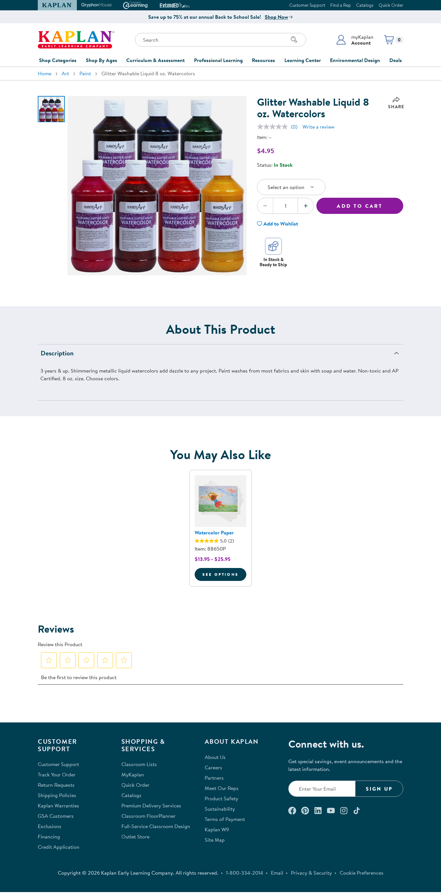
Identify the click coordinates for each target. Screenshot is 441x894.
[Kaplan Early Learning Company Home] (76, 39)
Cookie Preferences (362, 872)
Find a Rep (340, 5)
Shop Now (276, 16)
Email (277, 872)
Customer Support (307, 5)
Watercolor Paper (214, 532)
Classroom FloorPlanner (148, 815)
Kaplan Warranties (58, 805)
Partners (214, 777)
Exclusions (49, 826)
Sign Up (379, 788)
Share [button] (396, 106)
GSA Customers (56, 815)
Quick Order (391, 5)
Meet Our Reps (222, 788)
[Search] (294, 40)
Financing (49, 836)
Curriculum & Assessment (155, 60)
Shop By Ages (101, 60)
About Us (215, 757)
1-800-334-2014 (244, 872)
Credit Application (58, 846)
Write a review (318, 126)
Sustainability (220, 808)
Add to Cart (360, 205)
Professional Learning (218, 60)
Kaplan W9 (217, 829)
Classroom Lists (139, 764)
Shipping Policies (57, 795)
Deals (395, 60)
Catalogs (365, 5)
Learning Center (302, 60)
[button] (355, 40)
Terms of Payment (225, 819)
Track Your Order (57, 774)
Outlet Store (135, 836)
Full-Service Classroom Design (155, 826)
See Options (224, 574)
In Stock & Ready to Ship (273, 262)
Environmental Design (355, 60)
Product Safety (221, 798)
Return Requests (56, 784)
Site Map (215, 839)
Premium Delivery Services (151, 805)
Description (57, 353)
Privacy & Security (311, 872)
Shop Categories (58, 60)
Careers (213, 767)
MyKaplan (132, 774)
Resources (263, 60)
